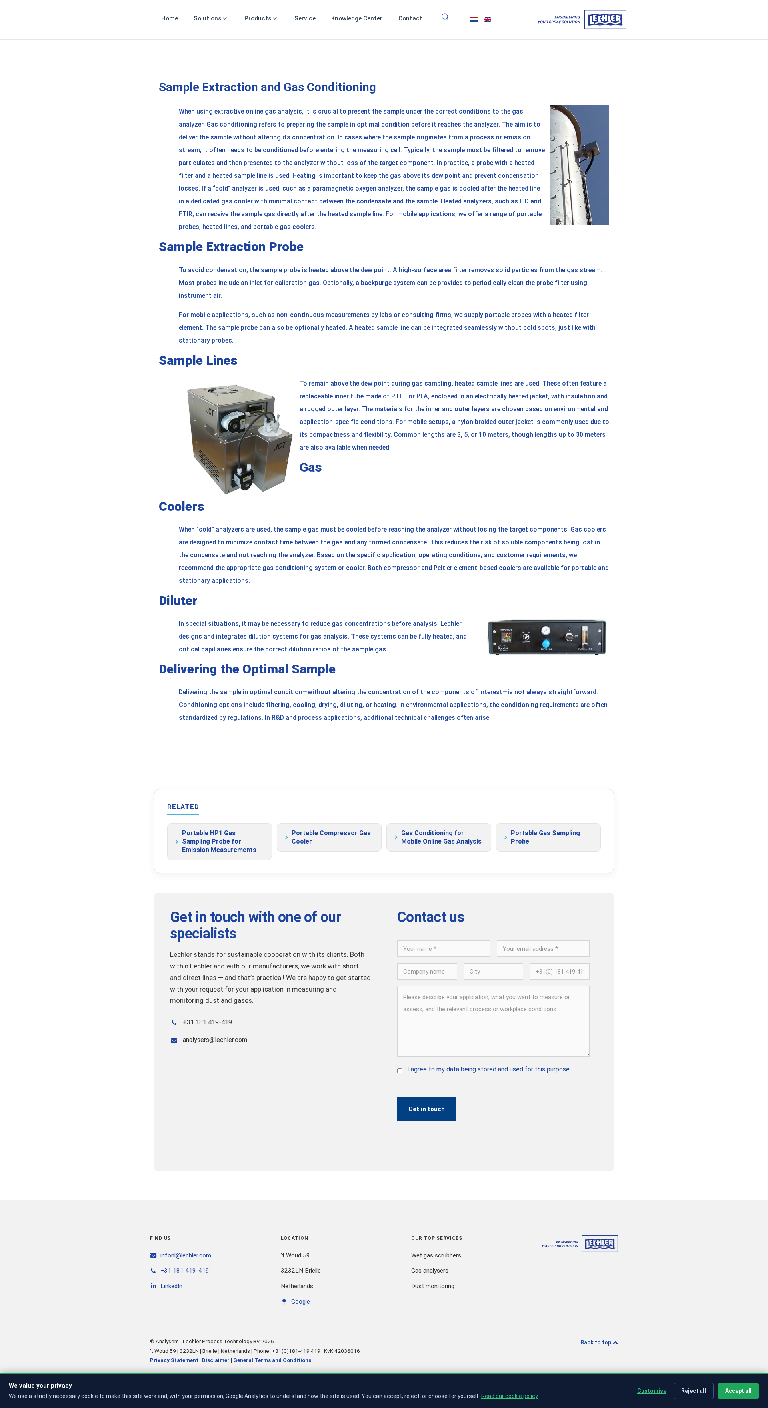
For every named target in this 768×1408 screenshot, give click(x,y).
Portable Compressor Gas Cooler (331, 837)
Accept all (738, 1391)
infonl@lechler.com (185, 1255)
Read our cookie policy (509, 1396)
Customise (651, 1391)
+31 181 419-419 (184, 1270)
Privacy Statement (174, 1360)
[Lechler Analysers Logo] (582, 19)
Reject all (693, 1391)
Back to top (596, 1342)
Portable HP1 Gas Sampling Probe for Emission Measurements (219, 841)
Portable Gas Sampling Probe (545, 837)
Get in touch (426, 1109)
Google (300, 1301)
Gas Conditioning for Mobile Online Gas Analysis (441, 837)
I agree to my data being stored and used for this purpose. (489, 1069)
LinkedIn (171, 1286)
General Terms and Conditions (272, 1360)
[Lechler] (580, 1243)
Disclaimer (216, 1360)
